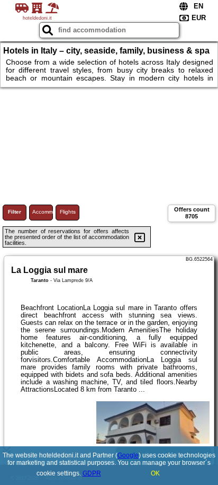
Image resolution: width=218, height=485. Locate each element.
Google (128, 455)
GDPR (92, 473)
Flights (68, 212)
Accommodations (42, 212)
